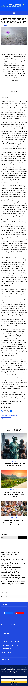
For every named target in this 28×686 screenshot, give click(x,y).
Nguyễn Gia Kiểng (10, 572)
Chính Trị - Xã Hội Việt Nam (7, 562)
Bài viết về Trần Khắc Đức (12, 552)
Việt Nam (16, 581)
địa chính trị (15, 586)
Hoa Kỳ (23, 563)
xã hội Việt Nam (22, 581)
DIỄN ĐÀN (5, 663)
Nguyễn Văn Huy (13, 415)
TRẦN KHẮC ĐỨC (7, 652)
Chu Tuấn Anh (6, 557)
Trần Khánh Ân (10, 579)
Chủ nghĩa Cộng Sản (6, 563)
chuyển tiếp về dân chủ (12, 559)
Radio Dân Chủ (15, 577)
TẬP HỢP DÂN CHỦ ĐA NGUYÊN (11, 641)
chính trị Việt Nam (6, 419)
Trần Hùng (4, 579)
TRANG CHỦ (6, 638)
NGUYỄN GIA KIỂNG (8, 648)
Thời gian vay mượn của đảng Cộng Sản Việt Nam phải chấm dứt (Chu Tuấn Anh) (14, 494)
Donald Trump (16, 564)
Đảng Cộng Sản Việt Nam (12, 584)
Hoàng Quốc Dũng (6, 565)
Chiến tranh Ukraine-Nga (10, 554)
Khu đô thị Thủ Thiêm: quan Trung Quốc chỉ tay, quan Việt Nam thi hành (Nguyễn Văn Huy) (14, 522)
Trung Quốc (23, 577)
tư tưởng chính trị (7, 581)
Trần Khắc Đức (18, 579)
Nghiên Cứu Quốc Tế (12, 569)
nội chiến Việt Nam (6, 577)
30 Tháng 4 (3, 552)
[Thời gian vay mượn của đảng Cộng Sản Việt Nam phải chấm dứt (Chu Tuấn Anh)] (14, 478)
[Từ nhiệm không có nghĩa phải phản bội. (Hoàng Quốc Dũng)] (14, 445)
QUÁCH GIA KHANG (8, 656)
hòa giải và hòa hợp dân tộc (11, 567)
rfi (19, 577)
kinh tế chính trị (4, 569)
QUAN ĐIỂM (6, 659)
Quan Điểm (4, 415)
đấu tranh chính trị (6, 586)
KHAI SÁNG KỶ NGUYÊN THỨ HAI (11, 645)
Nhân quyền (15, 575)
